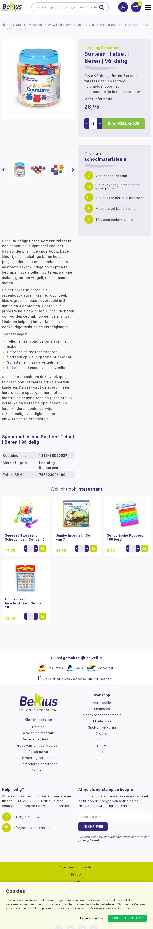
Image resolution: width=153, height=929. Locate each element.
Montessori (102, 721)
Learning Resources (102, 48)
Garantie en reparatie (38, 733)
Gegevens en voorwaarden (38, 745)
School (102, 758)
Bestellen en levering (38, 739)
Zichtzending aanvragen (38, 764)
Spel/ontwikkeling (29, 24)
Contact (38, 770)
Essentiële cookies (91, 918)
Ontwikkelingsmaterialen (66, 24)
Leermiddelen (102, 703)
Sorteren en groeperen (105, 24)
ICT (102, 752)
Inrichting (102, 740)
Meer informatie (98, 99)
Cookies (76, 881)
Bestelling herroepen (38, 758)
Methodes (102, 709)
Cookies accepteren (127, 918)
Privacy (76, 874)
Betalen (38, 727)
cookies (125, 908)
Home (6, 24)
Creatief (102, 733)
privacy (111, 908)
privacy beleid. (89, 840)
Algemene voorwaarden (76, 867)
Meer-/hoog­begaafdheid (102, 715)
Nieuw (102, 746)
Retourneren (38, 752)
